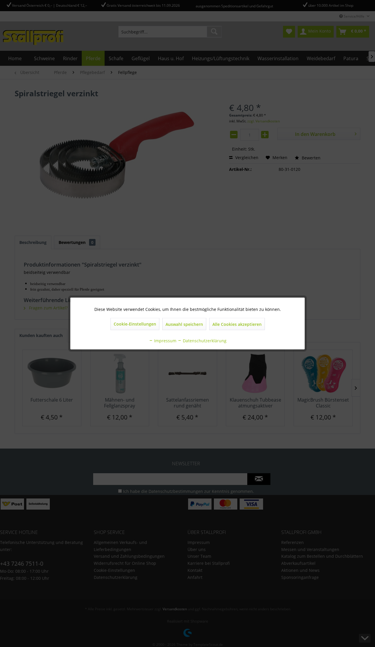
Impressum (164, 340)
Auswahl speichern (184, 324)
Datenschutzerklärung (204, 340)
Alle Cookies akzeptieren (237, 324)
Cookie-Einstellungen (135, 324)
